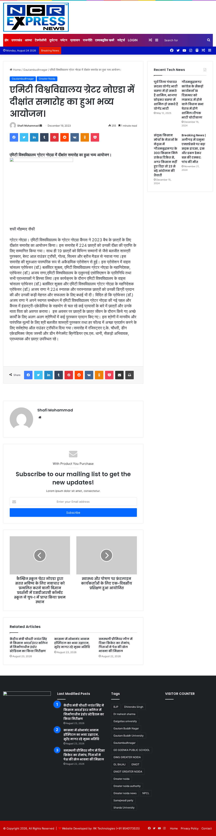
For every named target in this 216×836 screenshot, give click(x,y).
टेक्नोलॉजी (40, 40)
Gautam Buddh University (128, 735)
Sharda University (124, 807)
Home (16, 69)
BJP (115, 706)
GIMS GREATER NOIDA (127, 757)
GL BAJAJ (119, 764)
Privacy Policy (189, 828)
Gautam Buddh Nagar (126, 728)
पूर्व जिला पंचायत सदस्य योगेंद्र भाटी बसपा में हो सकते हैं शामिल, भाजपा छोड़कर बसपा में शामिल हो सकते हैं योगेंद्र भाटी (166, 95)
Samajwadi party (123, 800)
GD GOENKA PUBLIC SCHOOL (131, 750)
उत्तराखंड (16, 40)
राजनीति (87, 40)
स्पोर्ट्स (121, 40)
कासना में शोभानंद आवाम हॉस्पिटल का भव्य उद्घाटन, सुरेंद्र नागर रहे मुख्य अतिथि (72, 643)
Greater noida (121, 778)
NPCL (145, 793)
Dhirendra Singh (133, 706)
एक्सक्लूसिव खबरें (104, 40)
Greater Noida (47, 78)
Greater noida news (124, 793)
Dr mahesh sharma (124, 714)
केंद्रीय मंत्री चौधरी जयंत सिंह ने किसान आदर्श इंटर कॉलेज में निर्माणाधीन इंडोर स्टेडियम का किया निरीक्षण (29, 645)
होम (6, 40)
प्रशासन (75, 40)
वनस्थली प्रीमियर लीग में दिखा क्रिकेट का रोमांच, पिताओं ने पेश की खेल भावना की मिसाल (115, 645)
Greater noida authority (127, 786)
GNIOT (135, 764)
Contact (206, 828)
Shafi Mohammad (28, 125)
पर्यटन (63, 40)
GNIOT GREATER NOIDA (127, 771)
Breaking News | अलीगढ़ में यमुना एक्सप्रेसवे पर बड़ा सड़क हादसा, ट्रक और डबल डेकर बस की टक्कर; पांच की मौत (194, 148)
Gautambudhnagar (35, 69)
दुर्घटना (53, 40)
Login (133, 40)
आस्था (28, 40)
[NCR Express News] (36, 17)
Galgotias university (125, 721)
